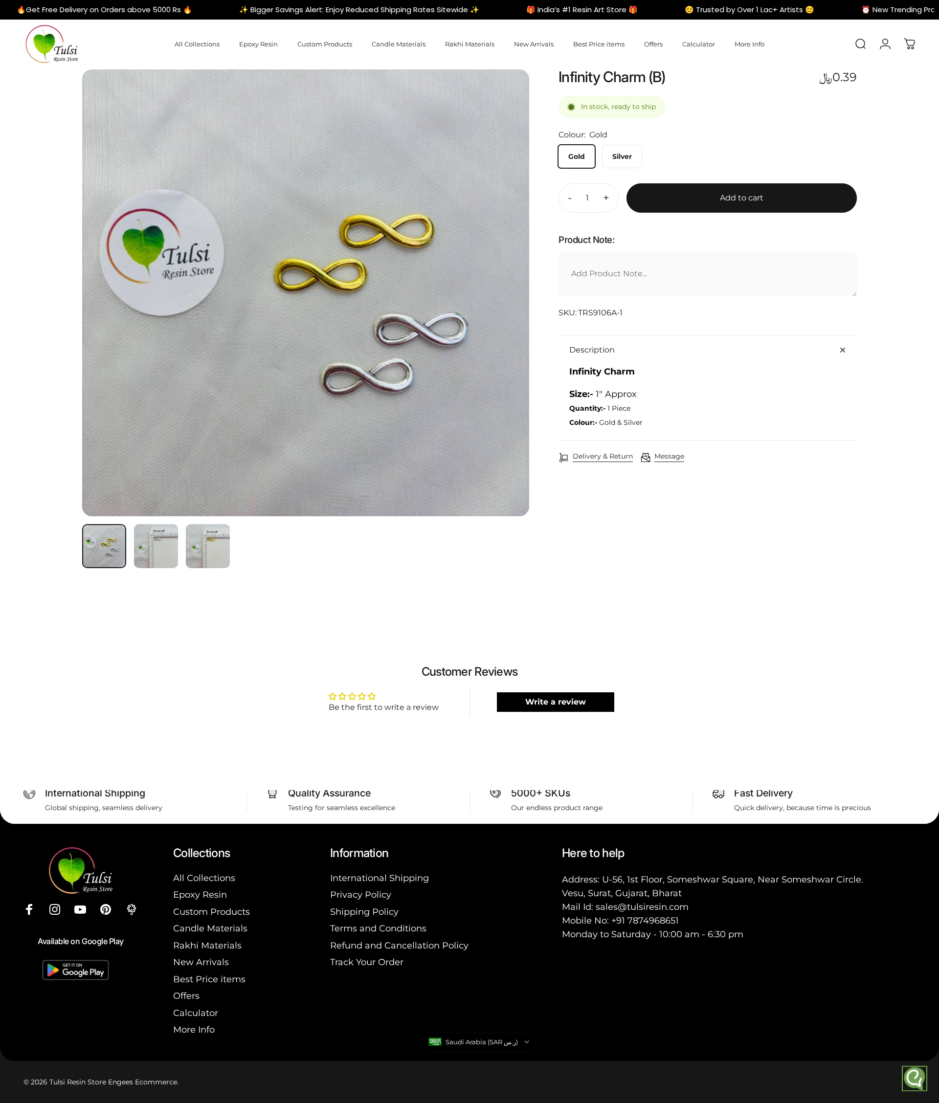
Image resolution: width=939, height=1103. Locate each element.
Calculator (195, 1013)
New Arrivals (201, 962)
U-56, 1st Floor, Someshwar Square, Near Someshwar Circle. (732, 879)
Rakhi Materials (207, 945)
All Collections (204, 878)
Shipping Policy (364, 911)
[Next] (503, 316)
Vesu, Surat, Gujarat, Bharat (622, 893)
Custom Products (211, 911)
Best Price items (209, 979)
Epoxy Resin (200, 894)
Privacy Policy (360, 894)
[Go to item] (104, 546)
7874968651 (653, 920)
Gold (576, 156)
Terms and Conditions (378, 928)
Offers (186, 996)
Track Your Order (366, 962)
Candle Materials (210, 928)
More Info (194, 1029)
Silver (622, 156)
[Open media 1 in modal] (305, 292)
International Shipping (379, 878)
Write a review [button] (555, 701)
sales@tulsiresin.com (642, 907)
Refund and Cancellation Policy (399, 945)
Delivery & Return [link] (603, 456)
